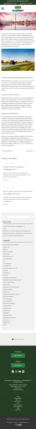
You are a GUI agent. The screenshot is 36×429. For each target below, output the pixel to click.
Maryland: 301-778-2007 (11, 3)
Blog (18, 408)
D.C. (4, 261)
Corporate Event (7, 259)
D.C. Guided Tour (7, 263)
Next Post (29, 151)
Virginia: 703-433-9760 (27, 3)
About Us (18, 400)
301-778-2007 (22, 143)
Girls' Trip (5, 275)
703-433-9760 (18, 365)
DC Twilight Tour (7, 266)
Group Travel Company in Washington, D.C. (14, 226)
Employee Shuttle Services (10, 268)
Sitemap (15, 422)
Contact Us (18, 410)
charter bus (13, 41)
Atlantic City (6, 247)
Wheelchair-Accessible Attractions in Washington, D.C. (17, 231)
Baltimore (5, 249)
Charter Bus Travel (8, 256)
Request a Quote (18, 405)
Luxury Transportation (8, 282)
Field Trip (5, 270)
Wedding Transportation (9, 317)
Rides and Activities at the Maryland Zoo (13, 235)
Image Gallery (18, 398)
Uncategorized (12, 17)
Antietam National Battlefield (10, 244)
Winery (5, 324)
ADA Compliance (18, 406)
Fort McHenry (6, 273)
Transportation (7, 306)
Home (18, 396)
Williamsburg (6, 322)
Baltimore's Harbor (8, 252)
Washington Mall (7, 315)
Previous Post (8, 151)
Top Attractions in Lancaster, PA (12, 22)
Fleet (18, 403)
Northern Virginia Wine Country (11, 294)
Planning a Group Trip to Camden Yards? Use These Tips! (17, 233)
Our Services (18, 401)
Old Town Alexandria (8, 296)
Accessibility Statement (23, 422)
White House (6, 320)
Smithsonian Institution (9, 303)
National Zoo (6, 292)
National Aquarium (7, 289)
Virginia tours (6, 310)
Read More (6, 180)
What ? (4, 228)
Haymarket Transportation (10, 277)
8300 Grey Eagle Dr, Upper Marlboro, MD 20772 (18, 1)
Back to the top (19, 339)
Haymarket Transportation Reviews (12, 280)
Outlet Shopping (7, 299)
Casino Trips (6, 254)
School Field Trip (7, 301)
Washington (6, 313)
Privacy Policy (9, 422)
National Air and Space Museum (11, 287)
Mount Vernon (6, 284)
